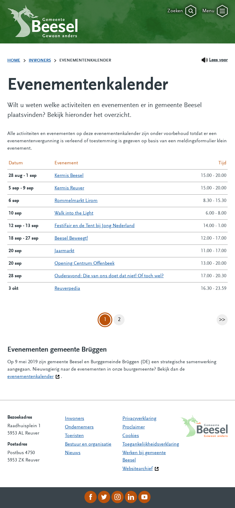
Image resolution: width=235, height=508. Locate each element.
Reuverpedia (67, 288)
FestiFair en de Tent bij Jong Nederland (94, 225)
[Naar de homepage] (42, 21)
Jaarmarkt (64, 250)
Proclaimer (133, 427)
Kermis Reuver (69, 188)
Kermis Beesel (69, 175)
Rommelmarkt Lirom (76, 200)
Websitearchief (137, 468)
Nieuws (72, 452)
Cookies (130, 435)
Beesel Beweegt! (71, 238)
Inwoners (74, 418)
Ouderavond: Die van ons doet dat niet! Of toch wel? (109, 276)
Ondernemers (79, 427)
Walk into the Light (73, 213)
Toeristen (74, 435)
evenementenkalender (33, 376)
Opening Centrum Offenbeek (84, 263)
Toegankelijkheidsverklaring (150, 444)
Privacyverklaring (139, 418)
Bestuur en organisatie (88, 444)
